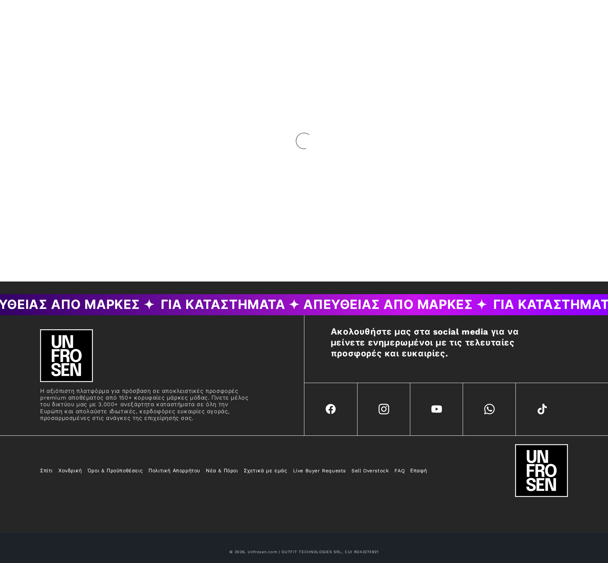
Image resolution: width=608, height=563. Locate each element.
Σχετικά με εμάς (265, 470)
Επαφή (418, 470)
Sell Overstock (370, 470)
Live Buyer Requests (319, 470)
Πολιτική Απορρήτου (174, 470)
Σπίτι (46, 470)
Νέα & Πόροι (222, 470)
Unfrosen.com (262, 552)
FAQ (399, 470)
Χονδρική (70, 470)
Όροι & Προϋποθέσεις (115, 470)
